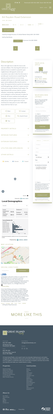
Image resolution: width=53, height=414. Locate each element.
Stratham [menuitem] (28, 389)
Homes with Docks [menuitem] (8, 371)
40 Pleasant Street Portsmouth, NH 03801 (9, 345)
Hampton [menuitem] (29, 374)
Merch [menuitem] (4, 401)
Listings (8, 303)
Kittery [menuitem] (28, 377)
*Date (36, 155)
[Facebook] (22, 349)
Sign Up (41, 7)
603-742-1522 (47, 2)
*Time (36, 160)
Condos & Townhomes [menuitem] (9, 374)
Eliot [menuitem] (27, 371)
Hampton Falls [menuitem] (30, 375)
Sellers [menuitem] (4, 400)
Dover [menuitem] (28, 369)
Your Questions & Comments (41, 165)
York (15, 303)
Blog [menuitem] (4, 398)
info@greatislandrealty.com (29, 342)
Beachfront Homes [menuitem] (8, 373)
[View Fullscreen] (3, 254)
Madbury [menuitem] (28, 378)
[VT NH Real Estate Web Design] (46, 409)
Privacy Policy (5, 286)
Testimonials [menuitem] (6, 397)
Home (2, 303)
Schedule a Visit (46, 140)
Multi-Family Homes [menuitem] (8, 377)
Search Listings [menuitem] (7, 369)
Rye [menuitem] (27, 386)
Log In (45, 7)
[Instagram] (24, 349)
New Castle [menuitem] (29, 379)
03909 (24, 303)
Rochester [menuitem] (29, 385)
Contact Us (39, 140)
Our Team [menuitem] (5, 396)
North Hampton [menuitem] (30, 382)
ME (12, 303)
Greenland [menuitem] (29, 373)
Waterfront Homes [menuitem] (8, 370)
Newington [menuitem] (29, 381)
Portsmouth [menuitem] (29, 384)
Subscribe (42, 126)
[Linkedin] (27, 349)
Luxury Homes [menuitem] (7, 375)
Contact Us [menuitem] (6, 402)
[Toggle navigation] (50, 7)
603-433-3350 (35, 2)
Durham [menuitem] (28, 370)
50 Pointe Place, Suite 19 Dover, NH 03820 (9, 353)
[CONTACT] (8, 30)
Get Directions (22, 270)
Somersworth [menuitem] (30, 388)
